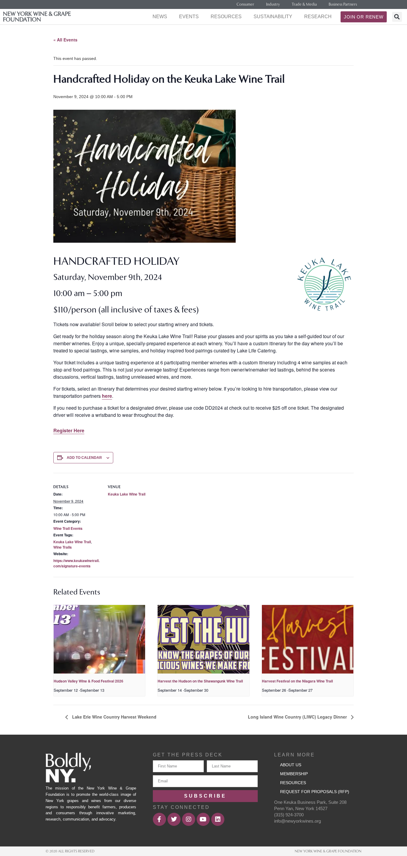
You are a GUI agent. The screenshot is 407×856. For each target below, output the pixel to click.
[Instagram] (188, 819)
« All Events (65, 40)
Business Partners (343, 4)
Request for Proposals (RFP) (314, 791)
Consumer (245, 4)
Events (189, 16)
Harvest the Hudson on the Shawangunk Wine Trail (200, 681)
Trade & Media (304, 4)
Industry (273, 4)
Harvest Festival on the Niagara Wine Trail (297, 681)
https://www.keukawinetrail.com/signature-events (76, 563)
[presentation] (99, 639)
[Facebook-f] (159, 819)
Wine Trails (62, 547)
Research (318, 16)
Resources (226, 16)
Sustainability (273, 16)
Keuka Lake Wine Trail (72, 541)
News (160, 16)
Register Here (68, 430)
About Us (290, 764)
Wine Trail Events (68, 528)
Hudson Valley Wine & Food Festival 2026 (88, 681)
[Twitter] (174, 819)
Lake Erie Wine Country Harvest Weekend (113, 717)
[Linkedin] (217, 819)
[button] (397, 17)
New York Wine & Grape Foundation (37, 16)
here (107, 395)
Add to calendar (84, 458)
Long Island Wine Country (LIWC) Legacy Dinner (298, 717)
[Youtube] (203, 819)
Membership (294, 773)
